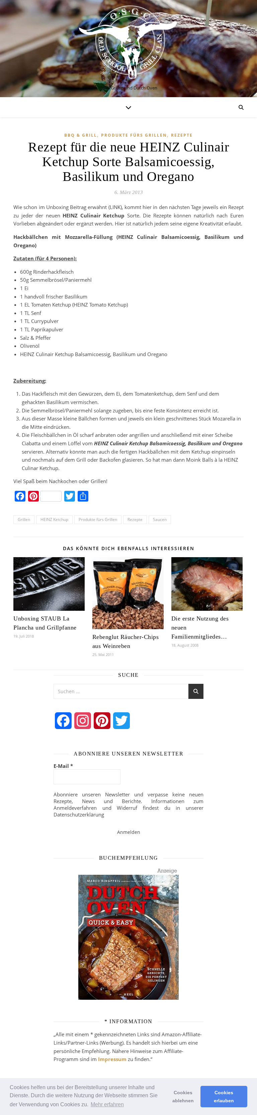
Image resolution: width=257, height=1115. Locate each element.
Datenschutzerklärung (79, 814)
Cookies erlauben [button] (224, 1096)
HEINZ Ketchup (54, 519)
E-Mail (63, 766)
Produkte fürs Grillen (134, 135)
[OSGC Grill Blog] (128, 42)
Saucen (160, 519)
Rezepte (182, 135)
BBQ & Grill (80, 135)
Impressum (112, 1059)
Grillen (24, 519)
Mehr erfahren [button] (107, 1104)
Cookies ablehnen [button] (183, 1096)
